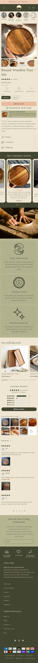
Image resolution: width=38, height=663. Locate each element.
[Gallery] (19, 45)
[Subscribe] (32, 542)
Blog (5, 633)
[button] (4, 8)
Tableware (7, 604)
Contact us (7, 624)
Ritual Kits (7, 596)
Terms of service (9, 658)
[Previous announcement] (3, 2)
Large (15, 97)
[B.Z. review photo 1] (5, 461)
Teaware (6, 600)
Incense (6, 592)
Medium (6, 97)
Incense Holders (9, 588)
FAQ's (5, 620)
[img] (5, 446)
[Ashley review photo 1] (5, 486)
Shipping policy (19, 658)
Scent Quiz (7, 584)
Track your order (9, 628)
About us (6, 616)
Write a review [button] (19, 409)
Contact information (30, 658)
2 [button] (16, 511)
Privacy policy (29, 655)
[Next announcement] (35, 2)
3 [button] (19, 511)
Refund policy (20, 655)
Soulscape (12, 655)
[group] (14, 362)
